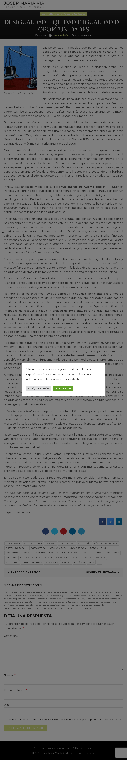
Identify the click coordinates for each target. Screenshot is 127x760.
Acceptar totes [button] (63, 388)
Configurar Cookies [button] (38, 388)
